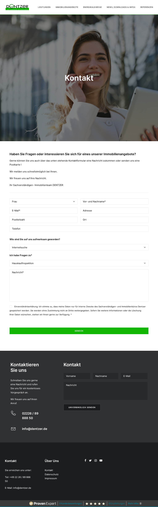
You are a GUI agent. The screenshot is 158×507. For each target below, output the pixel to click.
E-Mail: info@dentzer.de (18, 487)
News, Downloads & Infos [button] (121, 7)
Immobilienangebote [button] (67, 7)
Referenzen (146, 7)
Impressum (51, 478)
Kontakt (49, 470)
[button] (13, 414)
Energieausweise (92, 7)
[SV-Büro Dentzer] (17, 7)
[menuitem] (45, 7)
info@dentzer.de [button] (34, 429)
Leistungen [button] (44, 7)
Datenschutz (51, 474)
